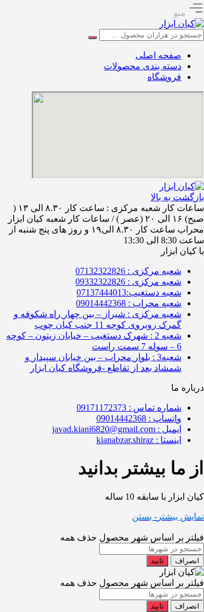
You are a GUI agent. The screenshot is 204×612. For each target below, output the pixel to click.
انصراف (187, 560)
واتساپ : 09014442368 (138, 418)
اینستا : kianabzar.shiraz (138, 440)
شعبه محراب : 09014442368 (128, 303)
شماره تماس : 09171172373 (128, 407)
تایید (157, 560)
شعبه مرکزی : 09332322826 (128, 281)
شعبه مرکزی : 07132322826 (128, 271)
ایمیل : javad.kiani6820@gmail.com (116, 429)
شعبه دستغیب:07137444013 (128, 292)
